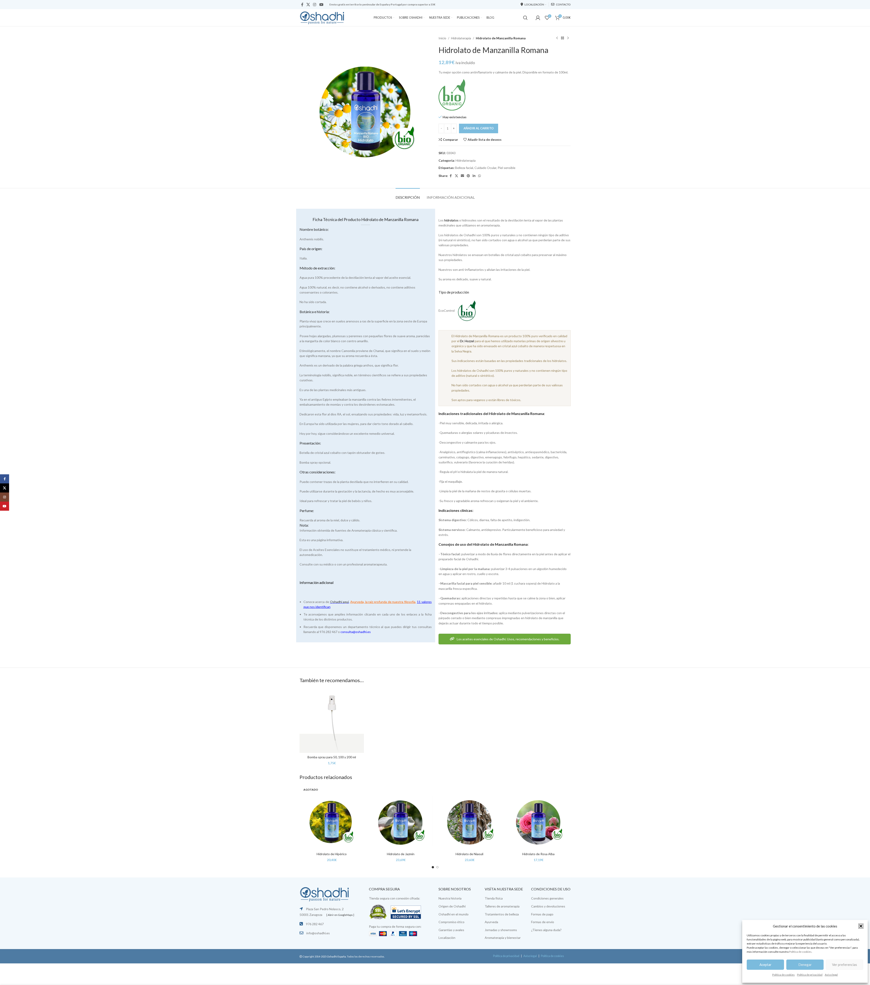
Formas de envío (542, 922)
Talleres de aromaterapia (502, 906)
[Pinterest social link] (468, 176)
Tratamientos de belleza (502, 914)
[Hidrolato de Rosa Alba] (538, 817)
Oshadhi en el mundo (454, 914)
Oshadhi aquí (339, 602)
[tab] (408, 195)
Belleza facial (464, 168)
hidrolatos (451, 220)
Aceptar (765, 964)
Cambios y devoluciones (548, 906)
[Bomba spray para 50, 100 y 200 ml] (332, 720)
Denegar (805, 964)
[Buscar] (525, 17)
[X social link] (308, 4)
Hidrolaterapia (461, 38)
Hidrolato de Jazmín (400, 854)
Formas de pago (542, 914)
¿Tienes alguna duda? (546, 930)
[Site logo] (322, 17)
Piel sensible (506, 168)
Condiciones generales (547, 898)
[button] (861, 926)
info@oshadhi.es (318, 933)
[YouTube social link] (321, 4)
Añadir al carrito (479, 128)
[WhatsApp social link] (479, 176)
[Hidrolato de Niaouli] (469, 817)
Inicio (442, 38)
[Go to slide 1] (433, 867)
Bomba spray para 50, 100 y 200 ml (332, 757)
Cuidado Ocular (485, 168)
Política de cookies (800, 951)
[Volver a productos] (562, 38)
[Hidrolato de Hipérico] (332, 817)
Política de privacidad (809, 974)
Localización (447, 938)
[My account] (537, 17)
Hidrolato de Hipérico (332, 854)
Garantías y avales (451, 930)
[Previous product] (557, 38)
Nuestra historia (450, 898)
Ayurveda (491, 922)
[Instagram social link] (315, 4)
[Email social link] (462, 176)
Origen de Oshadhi (452, 906)
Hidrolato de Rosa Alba (538, 854)
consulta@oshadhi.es (355, 632)
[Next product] (568, 38)
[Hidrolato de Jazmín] (400, 817)
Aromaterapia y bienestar (503, 938)
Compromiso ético (451, 922)
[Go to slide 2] (437, 867)
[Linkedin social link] (474, 176)
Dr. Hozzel (467, 341)
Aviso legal (831, 974)
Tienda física (494, 898)
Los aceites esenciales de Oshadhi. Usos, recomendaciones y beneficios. (507, 639)
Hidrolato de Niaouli (469, 854)
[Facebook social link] (302, 4)
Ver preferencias (844, 964)
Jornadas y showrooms (501, 930)
